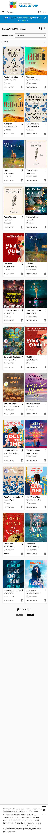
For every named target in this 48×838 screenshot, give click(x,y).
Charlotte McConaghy (12, 406)
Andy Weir (31, 220)
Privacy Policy (20, 812)
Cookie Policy (11, 831)
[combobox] (19, 12)
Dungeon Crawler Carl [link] (12, 310)
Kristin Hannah (10, 546)
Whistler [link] (7, 170)
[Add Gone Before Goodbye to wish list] (22, 600)
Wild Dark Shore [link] (10, 404)
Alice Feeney (32, 313)
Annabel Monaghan (12, 453)
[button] (40, 29)
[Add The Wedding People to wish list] (22, 507)
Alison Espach (10, 500)
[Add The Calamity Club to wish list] (22, 87)
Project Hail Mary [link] (32, 217)
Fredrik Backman (33, 546)
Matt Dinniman (10, 313)
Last (30, 615)
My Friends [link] (30, 544)
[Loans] (40, 12)
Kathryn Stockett (11, 80)
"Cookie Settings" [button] (33, 823)
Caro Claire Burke (33, 80)
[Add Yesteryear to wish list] (44, 87)
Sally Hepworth (10, 266)
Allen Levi (31, 173)
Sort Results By (7, 35)
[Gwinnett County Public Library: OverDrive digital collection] (24, 4)
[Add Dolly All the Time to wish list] (22, 460)
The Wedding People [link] (12, 497)
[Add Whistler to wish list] (22, 180)
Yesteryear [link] (30, 77)
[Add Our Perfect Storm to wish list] (44, 414)
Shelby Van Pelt (11, 360)
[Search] (3, 12)
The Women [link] (8, 544)
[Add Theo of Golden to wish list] (44, 180)
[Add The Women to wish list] (22, 554)
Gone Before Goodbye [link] (12, 590)
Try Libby (7, 18)
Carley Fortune (33, 406)
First (19, 615)
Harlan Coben (10, 593)
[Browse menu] (44, 12)
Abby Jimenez (32, 453)
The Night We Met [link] (33, 450)
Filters (6, 42)
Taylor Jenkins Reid (34, 593)
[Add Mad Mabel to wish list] (22, 274)
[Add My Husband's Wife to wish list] (44, 320)
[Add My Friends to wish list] (44, 554)
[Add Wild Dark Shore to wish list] (22, 414)
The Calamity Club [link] (11, 77)
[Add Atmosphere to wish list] (44, 600)
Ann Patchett (10, 173)
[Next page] (30, 610)
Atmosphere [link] (31, 590)
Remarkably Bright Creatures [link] (12, 357)
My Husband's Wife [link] (33, 310)
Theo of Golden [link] (32, 170)
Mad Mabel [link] (8, 264)
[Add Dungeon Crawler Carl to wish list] (22, 320)
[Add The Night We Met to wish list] (44, 460)
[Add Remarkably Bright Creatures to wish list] (22, 367)
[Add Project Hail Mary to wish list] (44, 227)
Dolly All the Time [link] (10, 450)
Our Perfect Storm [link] (33, 404)
